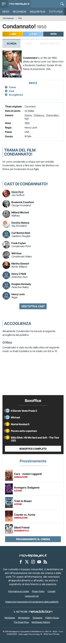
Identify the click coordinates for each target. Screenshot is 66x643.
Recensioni (19, 11)
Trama (12, 87)
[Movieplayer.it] (19, 4)
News (5, 11)
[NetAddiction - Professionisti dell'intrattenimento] (40, 612)
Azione (28, 115)
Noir (27, 118)
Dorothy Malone (20, 222)
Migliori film (37, 11)
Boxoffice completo (33, 448)
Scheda (11, 43)
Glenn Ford (17, 192)
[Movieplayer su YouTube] (39, 562)
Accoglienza (16, 94)
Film (20, 18)
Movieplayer (8, 18)
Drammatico (52, 115)
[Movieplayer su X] (27, 562)
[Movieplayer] (33, 555)
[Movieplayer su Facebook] (21, 562)
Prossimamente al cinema (33, 539)
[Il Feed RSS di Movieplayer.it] (45, 562)
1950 (27, 123)
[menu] (4, 4)
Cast (11, 90)
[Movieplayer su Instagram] (33, 562)
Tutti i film (55, 11)
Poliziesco (39, 115)
